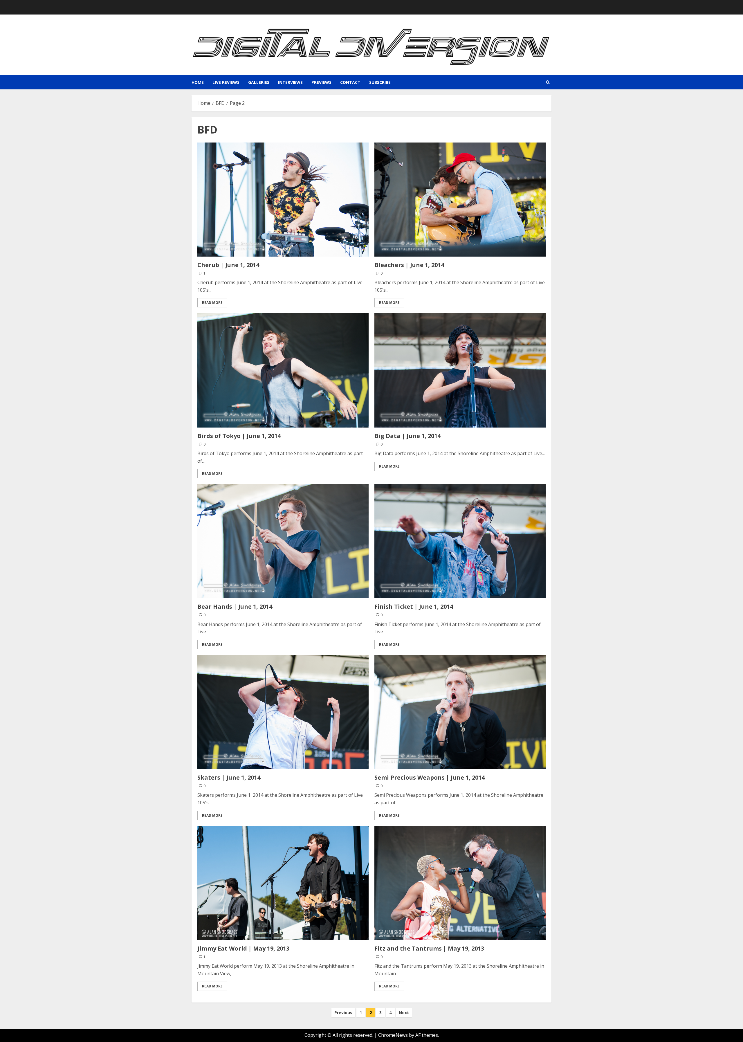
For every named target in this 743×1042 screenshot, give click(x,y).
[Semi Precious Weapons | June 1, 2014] (460, 712)
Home (198, 82)
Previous (343, 1012)
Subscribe (380, 82)
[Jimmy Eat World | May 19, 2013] (283, 883)
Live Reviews (225, 82)
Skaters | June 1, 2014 (228, 777)
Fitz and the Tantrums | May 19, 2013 (429, 948)
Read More (212, 302)
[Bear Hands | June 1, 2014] (283, 541)
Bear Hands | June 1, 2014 (234, 606)
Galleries (258, 82)
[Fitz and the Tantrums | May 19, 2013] (460, 883)
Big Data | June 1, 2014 (407, 436)
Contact (350, 82)
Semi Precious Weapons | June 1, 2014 (429, 777)
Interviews (290, 82)
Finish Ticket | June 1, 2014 (413, 606)
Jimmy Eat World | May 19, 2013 (243, 948)
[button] (547, 82)
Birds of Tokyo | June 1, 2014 (239, 436)
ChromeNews (393, 1035)
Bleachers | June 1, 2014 (409, 265)
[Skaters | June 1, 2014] (283, 712)
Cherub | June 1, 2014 (228, 265)
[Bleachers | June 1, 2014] (460, 200)
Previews (321, 82)
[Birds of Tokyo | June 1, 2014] (283, 370)
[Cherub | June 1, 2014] (283, 200)
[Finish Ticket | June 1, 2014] (460, 541)
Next (404, 1012)
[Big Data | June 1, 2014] (460, 370)
